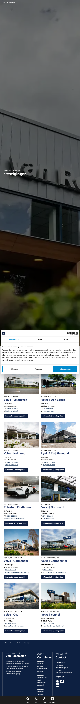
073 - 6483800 (49, 409)
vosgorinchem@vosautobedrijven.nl (17, 572)
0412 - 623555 (10, 623)
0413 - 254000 (48, 623)
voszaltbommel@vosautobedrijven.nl (55, 572)
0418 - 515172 (47, 570)
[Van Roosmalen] (9, 2)
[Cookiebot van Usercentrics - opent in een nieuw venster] (68, 333)
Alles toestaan (65, 369)
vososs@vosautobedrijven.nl (14, 626)
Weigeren (14, 369)
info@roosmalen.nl (11, 411)
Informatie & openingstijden (15, 416)
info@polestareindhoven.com (15, 518)
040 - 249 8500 (12, 409)
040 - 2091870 (12, 516)
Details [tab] (40, 339)
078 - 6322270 (48, 516)
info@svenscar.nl (48, 518)
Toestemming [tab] (14, 339)
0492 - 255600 (12, 462)
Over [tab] (66, 339)
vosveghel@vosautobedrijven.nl (53, 626)
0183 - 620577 (10, 570)
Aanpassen (39, 369)
